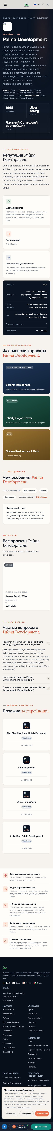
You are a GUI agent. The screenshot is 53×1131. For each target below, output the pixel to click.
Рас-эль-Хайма (35, 1018)
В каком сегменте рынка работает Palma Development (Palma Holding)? (26, 688)
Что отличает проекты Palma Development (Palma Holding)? (26, 678)
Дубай (30, 1009)
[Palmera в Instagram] (4, 988)
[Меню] (5, 5)
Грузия (28, 983)
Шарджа (32, 1022)
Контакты (32, 1067)
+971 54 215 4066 (10, 997)
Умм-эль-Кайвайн (36, 1031)
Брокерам (32, 1054)
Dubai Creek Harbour (11, 1077)
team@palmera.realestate (13, 993)
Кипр (18, 983)
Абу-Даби (32, 1014)
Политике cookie (24, 1107)
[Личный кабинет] (47, 4)
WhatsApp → (8, 1000)
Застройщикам (34, 1058)
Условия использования (38, 1080)
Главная (6, 18)
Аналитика (7, 1035)
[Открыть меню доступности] (4, 1126)
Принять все (42, 1113)
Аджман (31, 1026)
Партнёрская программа (39, 1050)
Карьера (31, 1062)
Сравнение (7, 1043)
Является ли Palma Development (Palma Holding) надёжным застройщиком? (26, 643)
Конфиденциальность (37, 1085)
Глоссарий (7, 1031)
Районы (6, 1018)
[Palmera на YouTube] (6, 988)
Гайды (5, 1039)
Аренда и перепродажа (13, 1026)
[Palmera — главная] (26, 5)
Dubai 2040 (8, 1052)
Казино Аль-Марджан (12, 1083)
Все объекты (8, 1009)
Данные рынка (9, 1048)
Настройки (26, 1113)
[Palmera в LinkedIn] (8, 988)
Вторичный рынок (11, 1022)
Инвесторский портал (38, 1045)
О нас (30, 1041)
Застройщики (19, 18)
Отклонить (11, 1113)
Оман (39, 983)
